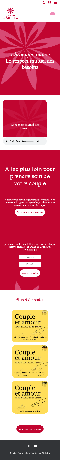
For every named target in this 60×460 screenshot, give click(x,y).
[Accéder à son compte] (44, 2)
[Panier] (55, 2)
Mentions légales (16, 453)
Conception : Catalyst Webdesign (37, 453)
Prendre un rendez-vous (30, 212)
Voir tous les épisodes (30, 428)
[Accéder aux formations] (49, 2)
